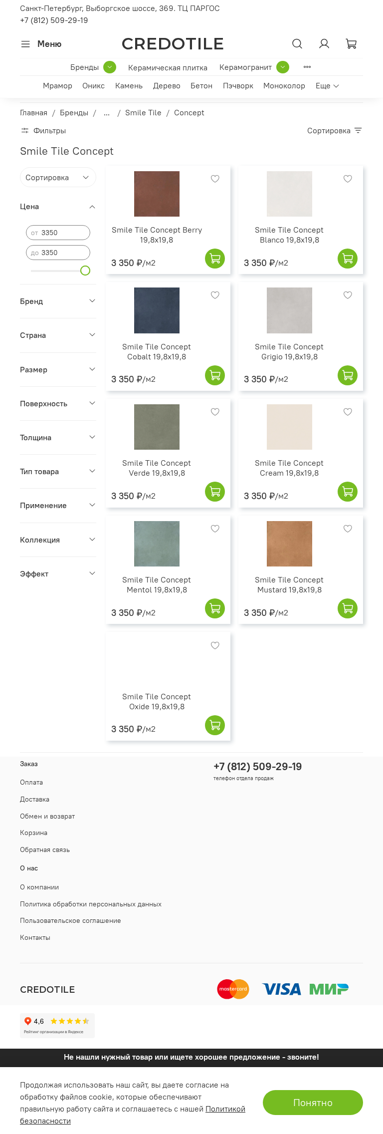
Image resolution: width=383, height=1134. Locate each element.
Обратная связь (45, 849)
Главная (33, 112)
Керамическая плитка (167, 67)
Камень (129, 85)
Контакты (35, 937)
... (107, 112)
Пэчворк (238, 85)
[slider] (85, 270)
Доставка (34, 799)
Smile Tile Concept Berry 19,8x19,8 (157, 235)
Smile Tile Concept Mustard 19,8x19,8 (289, 584)
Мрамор (57, 85)
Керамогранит (245, 67)
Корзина (33, 832)
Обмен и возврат (47, 816)
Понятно (313, 1102)
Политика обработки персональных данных (91, 903)
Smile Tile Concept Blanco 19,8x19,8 (289, 235)
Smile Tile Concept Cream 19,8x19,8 (289, 468)
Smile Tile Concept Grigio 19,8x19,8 (289, 351)
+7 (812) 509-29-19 (54, 20)
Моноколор (284, 85)
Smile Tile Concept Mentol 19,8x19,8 (156, 584)
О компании (39, 886)
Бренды (84, 67)
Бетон (201, 85)
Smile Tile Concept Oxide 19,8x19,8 (156, 701)
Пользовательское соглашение (70, 920)
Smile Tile (143, 112)
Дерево (167, 85)
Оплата (31, 782)
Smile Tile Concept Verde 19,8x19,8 (156, 468)
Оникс (93, 85)
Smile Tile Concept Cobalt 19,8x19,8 (156, 351)
